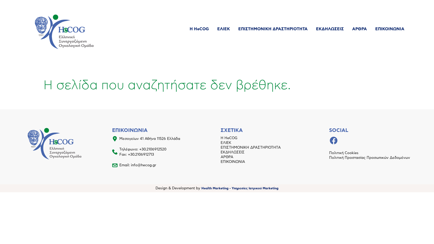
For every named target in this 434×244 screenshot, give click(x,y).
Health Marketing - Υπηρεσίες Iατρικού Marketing (239, 188)
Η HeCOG (199, 29)
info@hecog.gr (143, 165)
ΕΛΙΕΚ (223, 29)
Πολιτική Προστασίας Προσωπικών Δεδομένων (369, 158)
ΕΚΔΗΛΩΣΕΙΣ (330, 29)
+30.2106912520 (152, 149)
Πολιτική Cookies (344, 153)
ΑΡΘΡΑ (359, 29)
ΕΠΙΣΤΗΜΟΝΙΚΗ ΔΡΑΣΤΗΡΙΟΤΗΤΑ (273, 29)
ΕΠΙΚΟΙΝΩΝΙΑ (389, 29)
